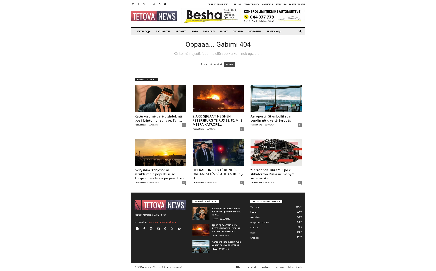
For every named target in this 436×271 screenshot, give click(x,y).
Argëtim (238, 31)
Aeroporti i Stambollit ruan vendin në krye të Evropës (271, 118)
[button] (300, 31)
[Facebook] (138, 4)
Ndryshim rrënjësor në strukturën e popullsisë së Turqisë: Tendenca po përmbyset (160, 174)
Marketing (267, 4)
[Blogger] (133, 4)
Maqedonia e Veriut (259, 222)
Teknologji (274, 31)
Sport (224, 31)
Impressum (281, 4)
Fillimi (237, 4)
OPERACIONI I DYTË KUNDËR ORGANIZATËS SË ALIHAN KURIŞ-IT (218, 174)
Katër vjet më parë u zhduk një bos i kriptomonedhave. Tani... (159, 118)
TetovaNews (140, 124)
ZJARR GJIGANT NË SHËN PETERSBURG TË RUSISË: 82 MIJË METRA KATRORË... (218, 120)
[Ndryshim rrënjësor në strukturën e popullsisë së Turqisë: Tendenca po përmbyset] (160, 152)
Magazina (255, 31)
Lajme (215, 219)
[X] (160, 4)
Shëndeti (209, 31)
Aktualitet (163, 31)
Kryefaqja (144, 31)
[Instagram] (144, 4)
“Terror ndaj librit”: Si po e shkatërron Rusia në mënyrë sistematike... (273, 174)
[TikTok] (154, 4)
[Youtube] (165, 4)
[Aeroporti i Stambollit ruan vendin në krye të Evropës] (276, 98)
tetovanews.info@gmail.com (162, 222)
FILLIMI (229, 64)
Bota (194, 31)
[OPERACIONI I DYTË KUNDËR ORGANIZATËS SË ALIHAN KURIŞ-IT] (218, 152)
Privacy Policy (251, 4)
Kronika (180, 31)
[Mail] (149, 4)
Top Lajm (254, 207)
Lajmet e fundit (297, 4)
